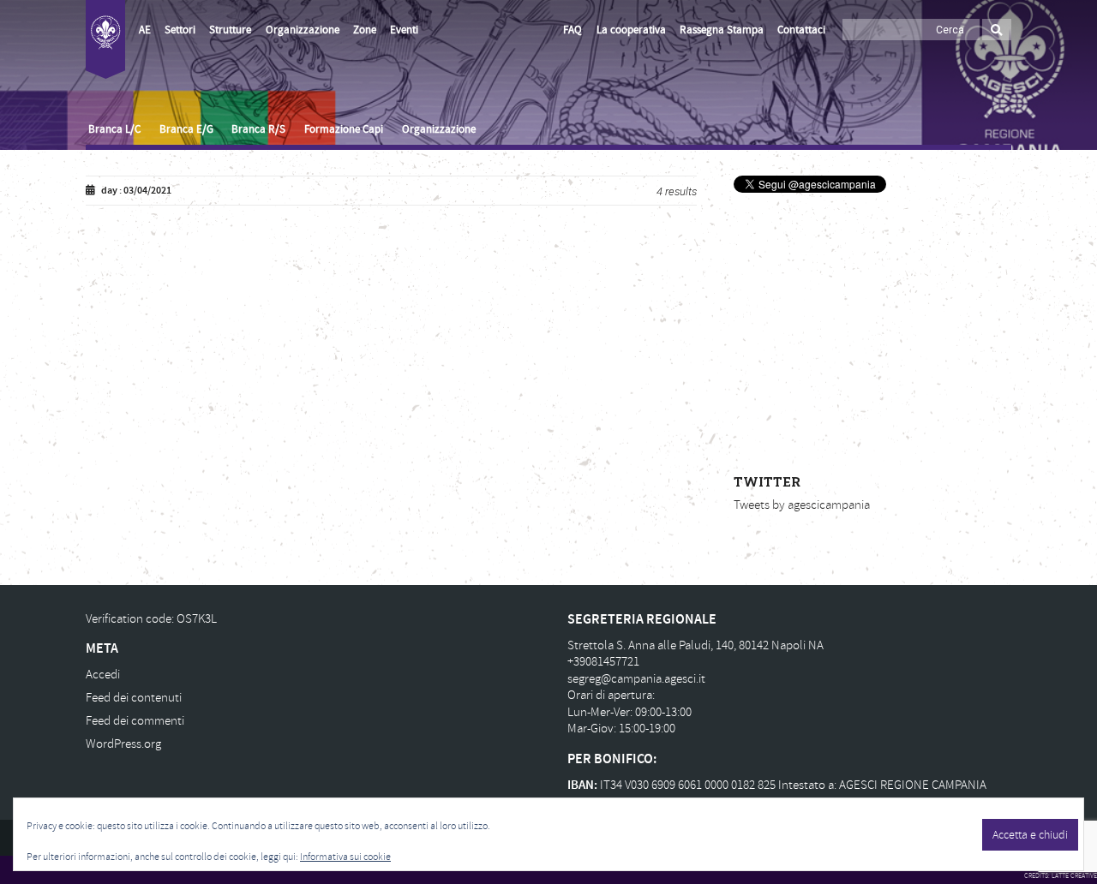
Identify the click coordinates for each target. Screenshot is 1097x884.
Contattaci (801, 30)
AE (145, 30)
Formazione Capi (343, 129)
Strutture (230, 30)
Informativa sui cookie (345, 857)
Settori (180, 30)
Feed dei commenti (135, 721)
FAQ (572, 30)
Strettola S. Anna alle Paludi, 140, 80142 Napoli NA (695, 645)
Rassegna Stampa (722, 30)
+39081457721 (603, 662)
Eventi (404, 30)
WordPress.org (123, 744)
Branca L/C (114, 129)
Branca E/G (186, 129)
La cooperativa (631, 30)
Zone (364, 30)
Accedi (103, 674)
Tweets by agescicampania (802, 505)
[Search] (996, 29)
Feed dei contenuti (134, 698)
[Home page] (105, 39)
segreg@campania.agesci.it (636, 679)
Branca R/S (258, 129)
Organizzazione (302, 30)
